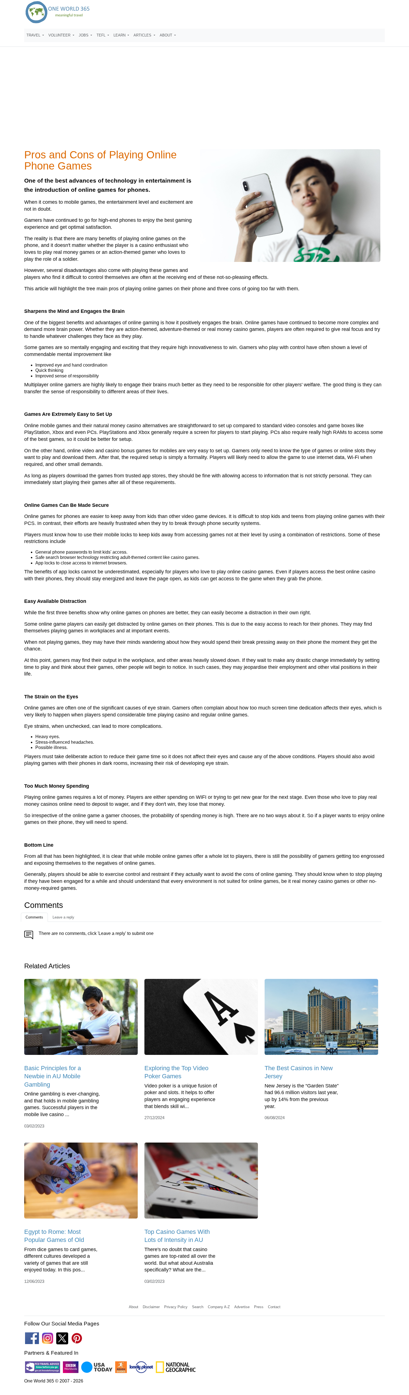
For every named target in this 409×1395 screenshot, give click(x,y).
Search (197, 1307)
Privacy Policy (176, 1307)
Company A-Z (219, 1307)
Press (258, 1307)
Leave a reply (63, 917)
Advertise (242, 1307)
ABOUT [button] (166, 35)
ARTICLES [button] (143, 35)
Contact (274, 1307)
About (133, 1307)
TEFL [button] (102, 35)
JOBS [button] (84, 35)
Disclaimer (151, 1307)
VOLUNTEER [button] (60, 35)
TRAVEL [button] (33, 35)
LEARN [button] (120, 35)
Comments (34, 917)
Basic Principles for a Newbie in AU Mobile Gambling (52, 1076)
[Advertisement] (204, 101)
